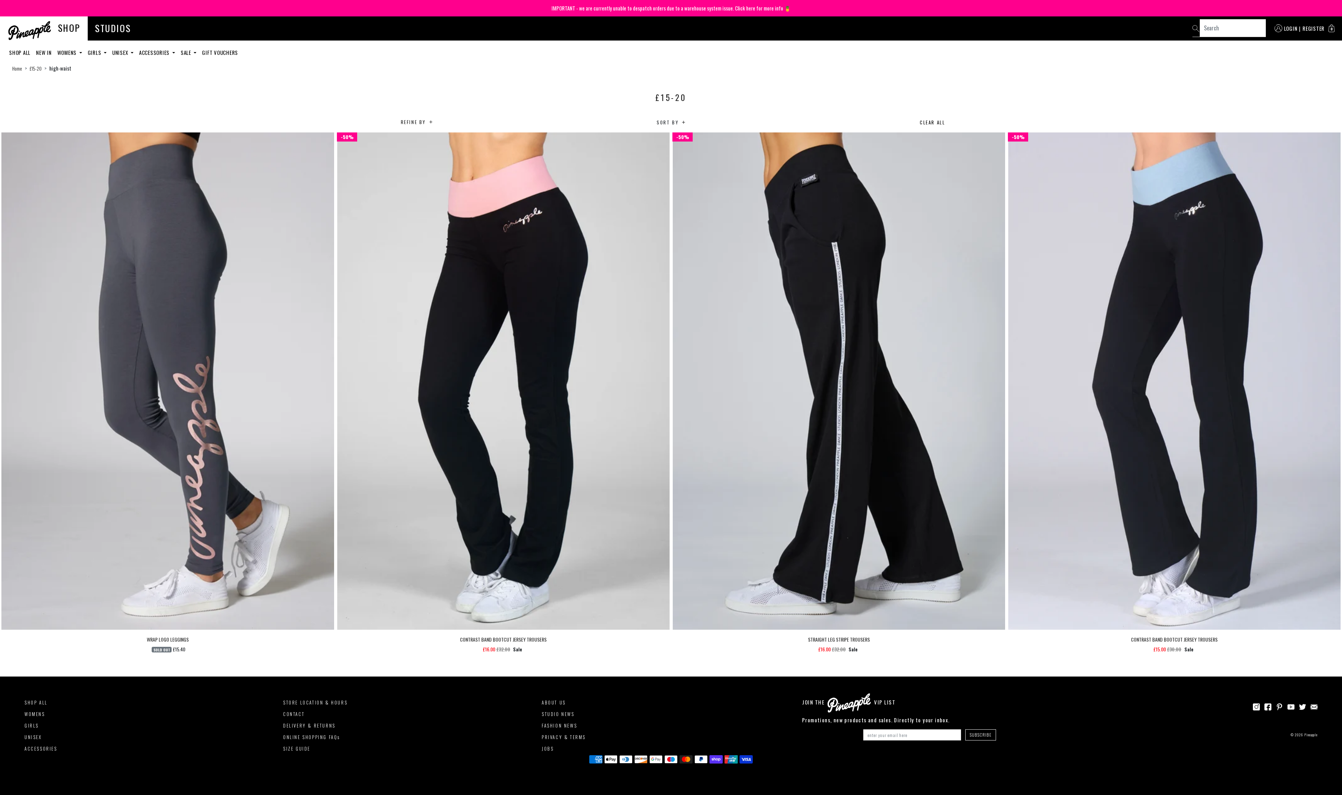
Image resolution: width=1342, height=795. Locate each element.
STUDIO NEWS (558, 713)
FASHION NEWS (559, 725)
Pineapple (1311, 734)
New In (44, 52)
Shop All (19, 52)
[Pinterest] (1279, 706)
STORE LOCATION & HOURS (315, 702)
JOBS (548, 748)
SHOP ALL (36, 702)
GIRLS (31, 725)
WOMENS (34, 713)
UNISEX (33, 736)
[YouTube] (1290, 706)
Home (17, 68)
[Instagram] (1256, 706)
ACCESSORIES (40, 748)
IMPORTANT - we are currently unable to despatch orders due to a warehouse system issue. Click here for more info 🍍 (671, 8)
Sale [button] (187, 52)
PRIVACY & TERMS (564, 736)
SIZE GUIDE (296, 748)
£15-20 (36, 68)
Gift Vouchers (220, 52)
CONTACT (293, 713)
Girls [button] (95, 52)
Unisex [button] (120, 52)
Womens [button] (67, 52)
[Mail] (1314, 706)
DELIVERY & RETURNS (309, 725)
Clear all (932, 122)
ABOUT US (554, 702)
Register (1314, 28)
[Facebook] (1267, 706)
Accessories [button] (155, 52)
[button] (1331, 28)
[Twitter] (1302, 706)
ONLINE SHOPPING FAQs (311, 736)
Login (1291, 28)
